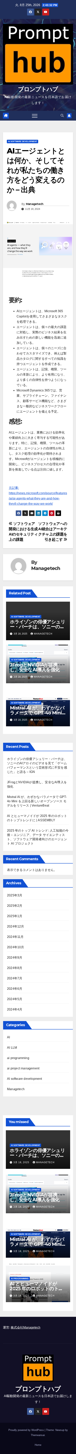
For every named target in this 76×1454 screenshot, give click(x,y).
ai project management (23, 1068)
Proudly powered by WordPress (26, 1430)
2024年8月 (14, 968)
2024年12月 (15, 926)
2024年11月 (15, 936)
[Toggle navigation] (34, 115)
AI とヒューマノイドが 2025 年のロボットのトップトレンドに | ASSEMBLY (37, 1288)
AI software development (22, 141)
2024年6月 (14, 988)
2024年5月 (14, 999)
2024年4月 (14, 1009)
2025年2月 (14, 905)
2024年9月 (14, 957)
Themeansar (38, 1435)
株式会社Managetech (25, 1327)
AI (8, 1037)
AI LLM (12, 1047)
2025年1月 (14, 916)
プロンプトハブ (38, 89)
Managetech (34, 204)
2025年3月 (14, 895)
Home (38, 1444)
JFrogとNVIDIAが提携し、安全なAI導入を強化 (35, 667)
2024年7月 (14, 978)
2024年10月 (15, 947)
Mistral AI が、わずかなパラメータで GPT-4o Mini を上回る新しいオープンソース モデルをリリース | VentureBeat (37, 801)
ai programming (18, 1058)
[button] (62, 115)
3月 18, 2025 (21, 1162)
